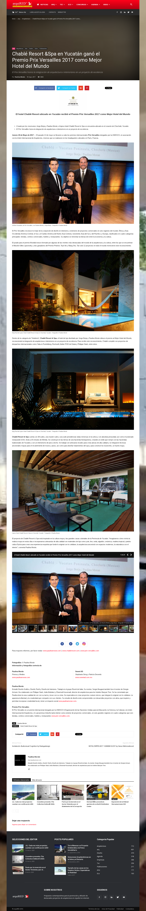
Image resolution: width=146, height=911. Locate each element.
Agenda (94, 4)
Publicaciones (43, 48)
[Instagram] (121, 12)
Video (105, 4)
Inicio (14, 19)
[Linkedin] (124, 12)
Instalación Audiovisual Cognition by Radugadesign (31, 746)
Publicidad (120, 909)
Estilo (36, 48)
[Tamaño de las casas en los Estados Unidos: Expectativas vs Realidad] (60, 871)
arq (53, 4)
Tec (98, 863)
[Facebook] (117, 12)
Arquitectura (26, 19)
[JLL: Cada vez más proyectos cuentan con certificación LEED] (23, 792)
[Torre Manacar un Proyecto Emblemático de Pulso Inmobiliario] (60, 848)
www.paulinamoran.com (52, 651)
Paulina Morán (20, 77)
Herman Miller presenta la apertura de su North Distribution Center (98, 804)
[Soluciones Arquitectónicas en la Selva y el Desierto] (60, 860)
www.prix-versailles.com (90, 651)
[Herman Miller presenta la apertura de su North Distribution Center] (98, 792)
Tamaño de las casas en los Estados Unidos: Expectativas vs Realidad (79, 870)
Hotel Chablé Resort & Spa (28, 726)
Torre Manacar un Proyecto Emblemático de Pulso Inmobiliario (78, 848)
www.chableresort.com (70, 651)
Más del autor (37, 780)
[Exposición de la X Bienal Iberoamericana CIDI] (123, 792)
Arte (26, 48)
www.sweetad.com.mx (83, 677)
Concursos (81, 4)
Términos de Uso (94, 909)
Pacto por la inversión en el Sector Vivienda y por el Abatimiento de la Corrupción (72, 804)
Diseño (31, 48)
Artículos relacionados (21, 780)
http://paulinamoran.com (34, 760)
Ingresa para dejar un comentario (24, 824)
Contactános (130, 909)
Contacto (52, 12)
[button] (131, 4)
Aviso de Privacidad (108, 909)
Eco (98, 873)
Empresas (100, 860)
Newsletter (62, 12)
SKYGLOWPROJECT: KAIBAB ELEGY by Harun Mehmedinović (111, 746)
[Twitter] (128, 12)
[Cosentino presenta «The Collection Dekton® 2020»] (48, 792)
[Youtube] (132, 12)
